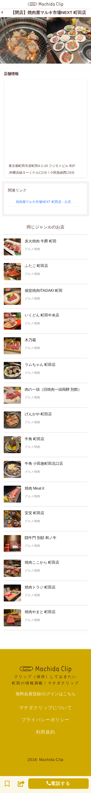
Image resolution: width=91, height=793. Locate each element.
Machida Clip (51, 760)
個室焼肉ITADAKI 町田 (44, 290)
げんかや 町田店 (38, 414)
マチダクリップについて (45, 707)
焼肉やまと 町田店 (40, 612)
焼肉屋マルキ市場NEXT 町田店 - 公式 (43, 202)
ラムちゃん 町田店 (40, 365)
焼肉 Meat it (34, 488)
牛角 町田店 (34, 439)
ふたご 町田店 (36, 266)
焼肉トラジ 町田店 (40, 587)
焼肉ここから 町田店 (42, 562)
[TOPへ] (45, 668)
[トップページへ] (45, 4)
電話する (60, 783)
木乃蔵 (30, 340)
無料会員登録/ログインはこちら (46, 694)
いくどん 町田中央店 (42, 315)
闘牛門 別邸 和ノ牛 (40, 538)
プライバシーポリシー (45, 719)
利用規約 (45, 731)
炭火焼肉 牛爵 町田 (40, 241)
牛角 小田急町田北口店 (44, 463)
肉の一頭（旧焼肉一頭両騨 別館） (53, 389)
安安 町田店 (34, 513)
